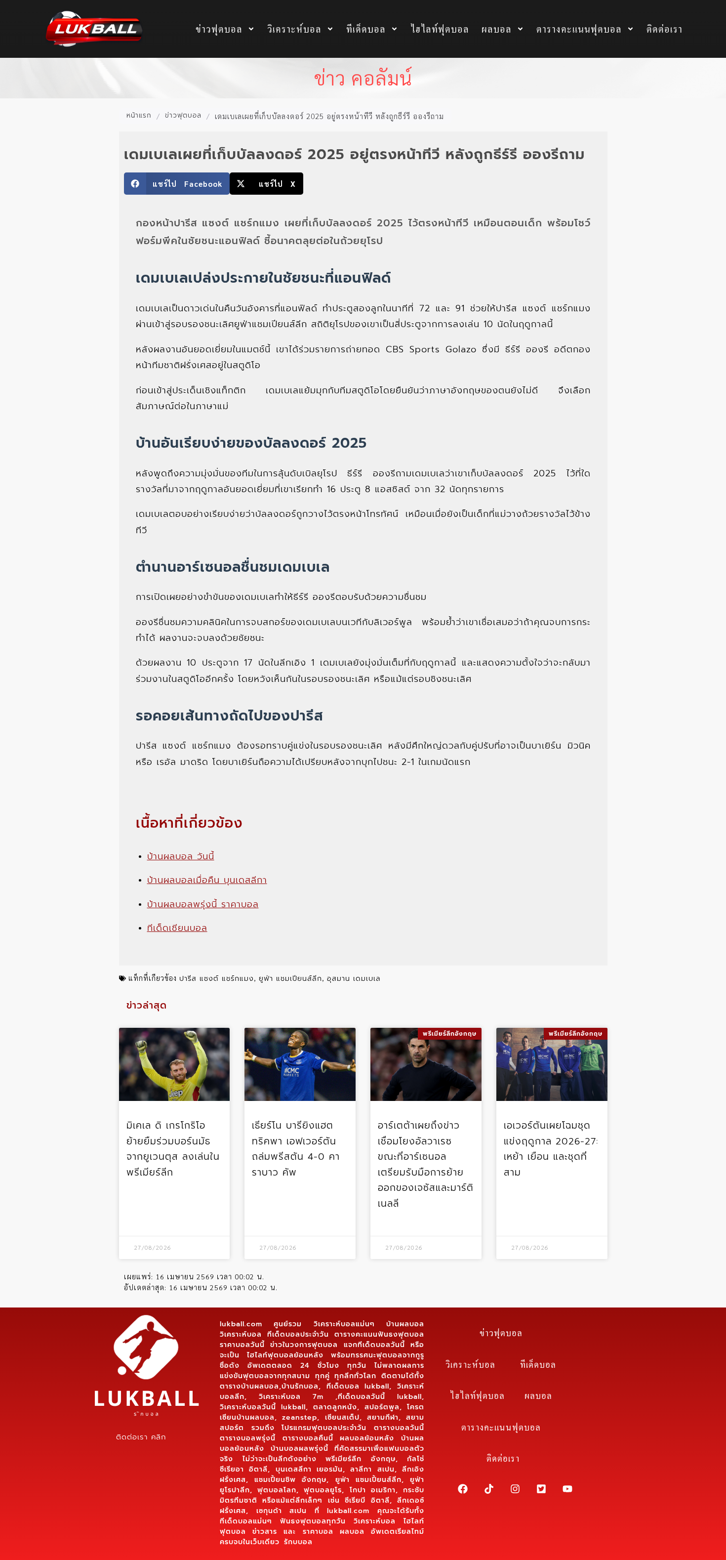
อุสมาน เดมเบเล (354, 978)
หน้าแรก (139, 116)
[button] (177, 183)
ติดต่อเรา (664, 29)
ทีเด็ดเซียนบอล (177, 928)
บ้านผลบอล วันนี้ (180, 856)
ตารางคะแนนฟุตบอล (579, 29)
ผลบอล (497, 29)
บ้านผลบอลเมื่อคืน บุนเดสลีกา (207, 880)
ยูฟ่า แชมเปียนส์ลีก (290, 978)
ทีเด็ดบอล (366, 29)
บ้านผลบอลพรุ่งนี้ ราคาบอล (203, 904)
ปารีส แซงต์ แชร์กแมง (216, 978)
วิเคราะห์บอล (294, 29)
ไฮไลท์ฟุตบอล (439, 29)
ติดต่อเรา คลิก (141, 1437)
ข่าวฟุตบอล (219, 29)
